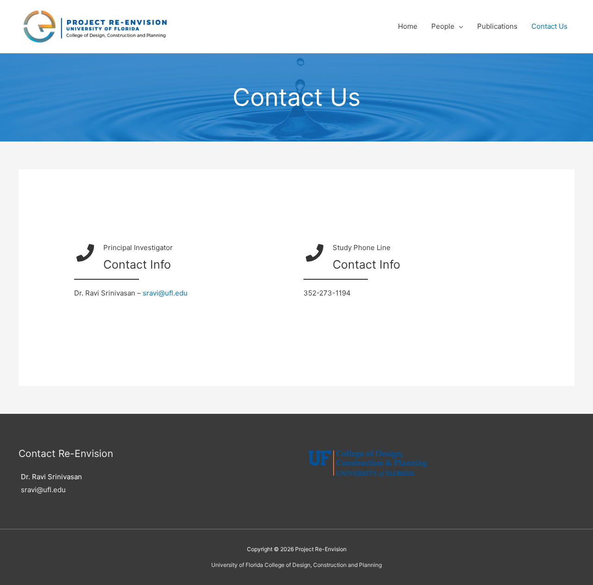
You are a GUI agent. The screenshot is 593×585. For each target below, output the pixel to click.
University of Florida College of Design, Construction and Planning (296, 564)
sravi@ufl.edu (165, 293)
